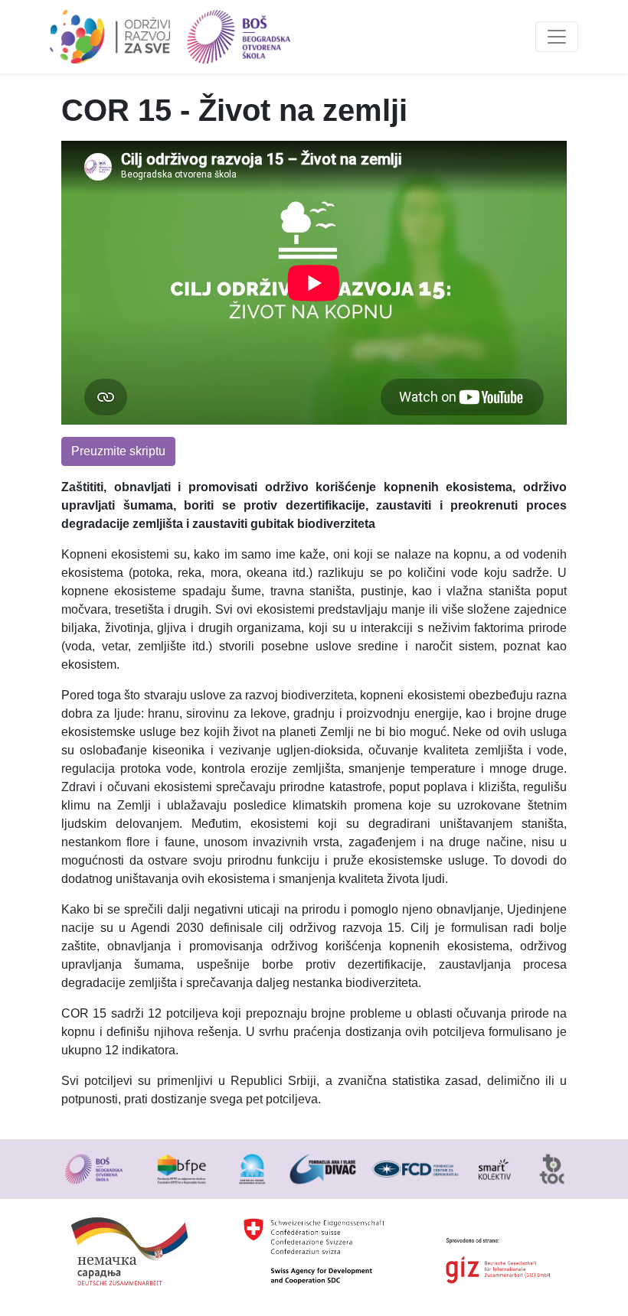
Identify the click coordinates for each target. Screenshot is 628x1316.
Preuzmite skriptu (118, 451)
